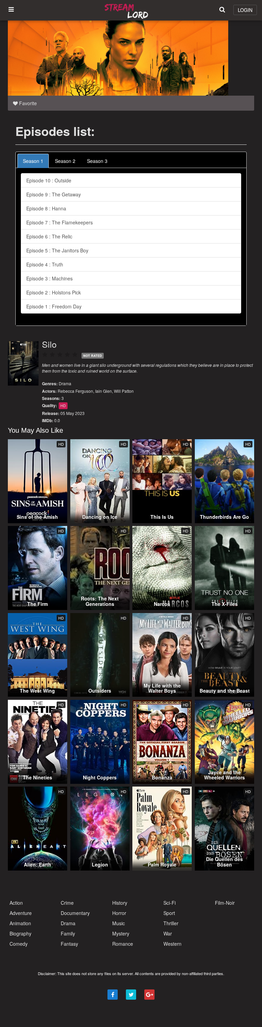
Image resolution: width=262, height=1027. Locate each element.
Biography (20, 933)
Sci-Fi (169, 902)
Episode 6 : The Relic (49, 236)
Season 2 (65, 160)
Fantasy (69, 943)
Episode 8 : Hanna (46, 208)
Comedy (19, 943)
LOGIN (245, 9)
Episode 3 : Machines (49, 278)
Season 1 (33, 160)
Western (172, 943)
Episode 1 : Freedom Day (54, 306)
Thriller (170, 923)
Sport (169, 913)
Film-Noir (225, 902)
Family (68, 933)
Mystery (120, 933)
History (119, 902)
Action (16, 902)
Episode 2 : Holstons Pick (53, 292)
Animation (20, 923)
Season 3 (97, 160)
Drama (65, 383)
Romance (122, 943)
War (167, 933)
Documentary (75, 913)
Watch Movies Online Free (127, 10)
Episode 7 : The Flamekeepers (59, 222)
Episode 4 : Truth (44, 264)
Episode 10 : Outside (48, 180)
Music (118, 923)
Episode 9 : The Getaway (53, 194)
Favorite (27, 103)
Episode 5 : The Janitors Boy (57, 250)
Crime (67, 902)
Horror (119, 913)
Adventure (21, 913)
